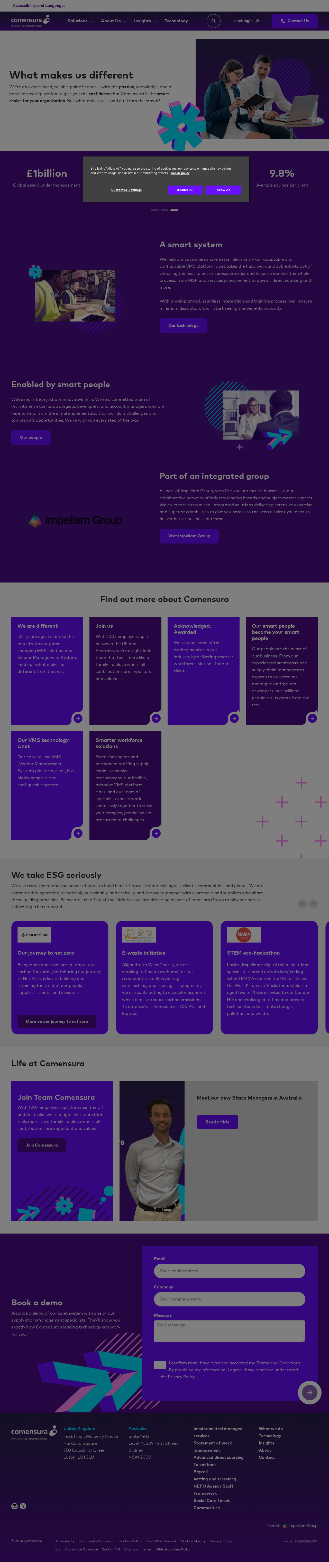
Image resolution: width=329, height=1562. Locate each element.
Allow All (223, 190)
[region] (166, 179)
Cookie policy (180, 173)
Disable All (185, 190)
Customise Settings (126, 190)
